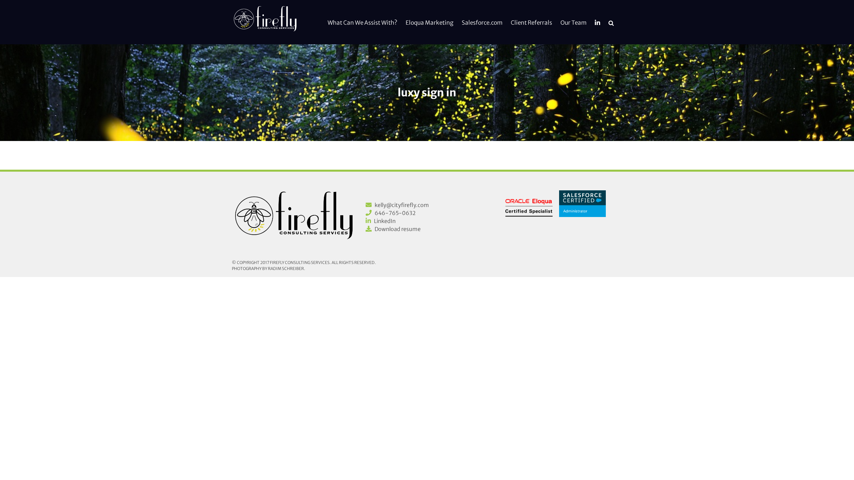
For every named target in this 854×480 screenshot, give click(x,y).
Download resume (398, 229)
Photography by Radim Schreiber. (268, 268)
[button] (611, 22)
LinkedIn (385, 221)
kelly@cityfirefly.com (402, 205)
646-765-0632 (395, 213)
